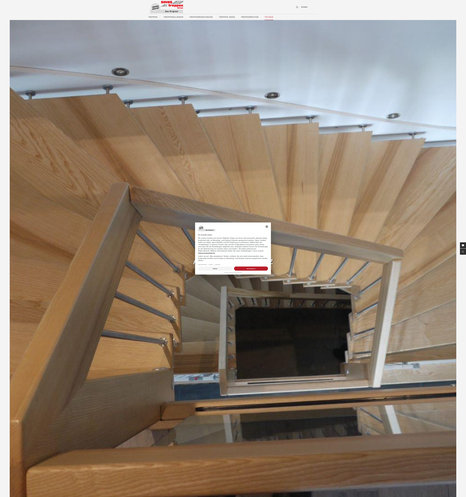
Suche (296, 7)
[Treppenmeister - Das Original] (166, 7)
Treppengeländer (173, 17)
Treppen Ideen (227, 17)
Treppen (153, 17)
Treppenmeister (250, 17)
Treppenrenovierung (201, 17)
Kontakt (304, 7)
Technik (269, 17)
